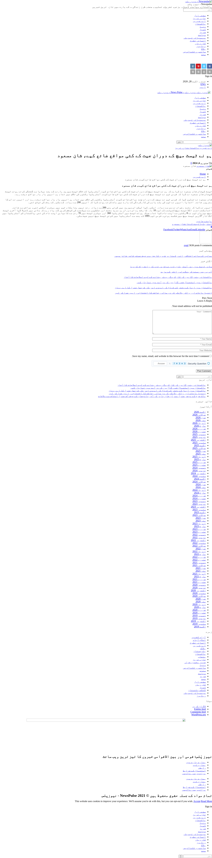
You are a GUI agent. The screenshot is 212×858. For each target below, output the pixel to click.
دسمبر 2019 (199, 615)
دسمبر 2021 (199, 562)
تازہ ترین (199, 18)
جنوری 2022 (199, 559)
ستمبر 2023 (199, 509)
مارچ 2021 (200, 576)
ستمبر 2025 (199, 442)
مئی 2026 (201, 420)
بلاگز (203, 648)
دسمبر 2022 (199, 534)
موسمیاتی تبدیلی (194, 37)
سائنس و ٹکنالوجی (194, 51)
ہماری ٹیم (199, 765)
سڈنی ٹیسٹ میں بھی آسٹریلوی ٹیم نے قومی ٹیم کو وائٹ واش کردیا (171, 266)
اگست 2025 (200, 445)
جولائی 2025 (199, 448)
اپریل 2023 (199, 523)
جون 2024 (201, 484)
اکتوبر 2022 (198, 540)
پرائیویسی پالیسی (194, 773)
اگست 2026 (200, 412)
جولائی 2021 (199, 565)
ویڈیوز (201, 46)
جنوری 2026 (199, 431)
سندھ (203, 670)
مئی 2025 (201, 453)
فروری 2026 (199, 428)
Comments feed (198, 712)
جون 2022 (201, 548)
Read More (206, 801)
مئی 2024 (201, 487)
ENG (203, 84)
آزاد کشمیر (198, 637)
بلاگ (203, 49)
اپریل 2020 (199, 604)
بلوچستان (199, 651)
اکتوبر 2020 (198, 590)
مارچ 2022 (200, 554)
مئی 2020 (201, 601)
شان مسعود (178, 224)
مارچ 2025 (200, 459)
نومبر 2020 (199, 587)
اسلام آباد (199, 640)
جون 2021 (201, 568)
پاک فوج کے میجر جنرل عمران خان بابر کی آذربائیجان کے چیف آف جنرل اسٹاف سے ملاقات (152, 396)
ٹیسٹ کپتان (192, 224)
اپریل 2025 (199, 456)
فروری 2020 (199, 610)
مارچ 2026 (200, 426)
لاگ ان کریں (199, 706)
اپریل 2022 (199, 551)
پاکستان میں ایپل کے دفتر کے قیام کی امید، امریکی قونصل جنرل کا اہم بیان (157, 390)
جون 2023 (201, 518)
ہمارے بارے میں (196, 762)
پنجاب (202, 656)
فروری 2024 (199, 495)
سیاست (202, 35)
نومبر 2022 (199, 537)
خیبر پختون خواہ (195, 662)
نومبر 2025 (199, 437)
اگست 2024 (200, 478)
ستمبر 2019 (199, 624)
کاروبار (200, 43)
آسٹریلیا (206, 224)
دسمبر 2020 (199, 584)
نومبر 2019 (199, 618)
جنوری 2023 (199, 531)
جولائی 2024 (199, 481)
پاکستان (200, 23)
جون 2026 (201, 417)
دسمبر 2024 (199, 467)
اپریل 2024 (199, 490)
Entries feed (200, 709)
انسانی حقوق (198, 40)
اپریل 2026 (199, 423)
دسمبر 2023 (199, 501)
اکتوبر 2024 (198, 473)
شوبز (203, 32)
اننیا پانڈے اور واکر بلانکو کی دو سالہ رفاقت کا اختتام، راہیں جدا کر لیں (157, 393)
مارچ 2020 (200, 607)
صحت (203, 54)
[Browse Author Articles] (206, 242)
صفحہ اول (200, 15)
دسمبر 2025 (199, 434)
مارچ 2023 (200, 526)
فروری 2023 (199, 529)
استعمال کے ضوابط (194, 770)
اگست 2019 (200, 626)
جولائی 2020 (199, 596)
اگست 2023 (200, 512)
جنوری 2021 (199, 582)
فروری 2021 (199, 579)
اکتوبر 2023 (198, 506)
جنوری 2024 (199, 498)
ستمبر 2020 (199, 593)
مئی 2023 (201, 520)
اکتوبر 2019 (198, 621)
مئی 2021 (201, 571)
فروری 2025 (199, 462)
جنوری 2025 (199, 465)
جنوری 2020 (199, 612)
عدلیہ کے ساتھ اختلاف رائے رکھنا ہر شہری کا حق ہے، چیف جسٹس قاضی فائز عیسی (163, 256)
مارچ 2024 (200, 492)
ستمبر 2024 (199, 476)
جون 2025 (201, 451)
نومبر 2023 (199, 504)
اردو (203, 87)
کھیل (203, 29)
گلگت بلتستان (197, 690)
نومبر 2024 (199, 470)
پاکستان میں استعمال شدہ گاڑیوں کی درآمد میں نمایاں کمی (168, 387)
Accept (196, 801)
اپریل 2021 (199, 573)
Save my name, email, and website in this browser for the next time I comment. (170, 356)
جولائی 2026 (199, 414)
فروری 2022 (199, 557)
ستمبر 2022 (199, 543)
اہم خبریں (199, 21)
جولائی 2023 (199, 515)
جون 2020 (201, 598)
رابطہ (202, 767)
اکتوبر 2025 (198, 439)
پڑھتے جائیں (204, 221)
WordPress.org (198, 714)
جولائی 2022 (199, 545)
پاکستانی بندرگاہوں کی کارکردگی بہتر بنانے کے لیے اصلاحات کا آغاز (161, 385)
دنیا (203, 26)
